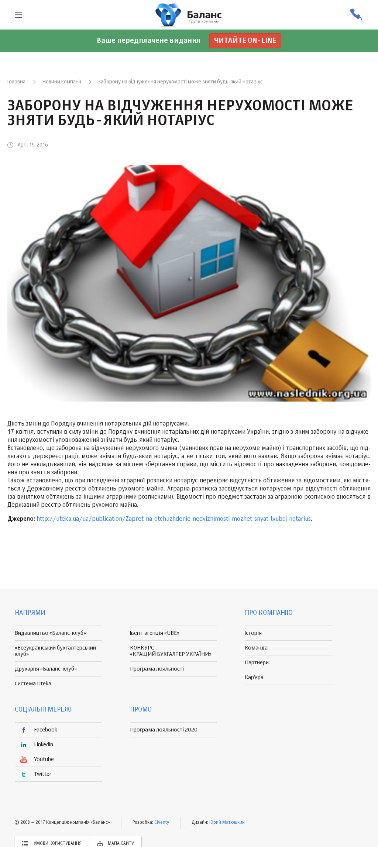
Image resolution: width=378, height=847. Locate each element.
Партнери (257, 662)
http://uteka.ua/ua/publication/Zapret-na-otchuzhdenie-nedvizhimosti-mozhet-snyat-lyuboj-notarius (174, 519)
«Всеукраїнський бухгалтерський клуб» (55, 651)
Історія (253, 633)
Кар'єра (254, 677)
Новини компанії (61, 82)
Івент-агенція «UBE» (154, 633)
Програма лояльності (157, 669)
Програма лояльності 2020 (163, 730)
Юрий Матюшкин (227, 822)
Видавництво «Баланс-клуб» (50, 633)
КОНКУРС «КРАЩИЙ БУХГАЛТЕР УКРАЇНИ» (171, 651)
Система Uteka (33, 683)
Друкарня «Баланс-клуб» (46, 669)
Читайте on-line (245, 40)
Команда (256, 648)
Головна (16, 82)
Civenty (161, 822)
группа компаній (189, 15)
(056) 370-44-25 (356, 15)
